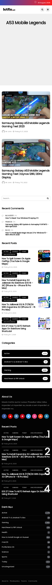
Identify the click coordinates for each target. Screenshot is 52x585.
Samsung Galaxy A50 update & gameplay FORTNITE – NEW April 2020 (26, 225)
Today (24, 251)
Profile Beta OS (8, 547)
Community (32, 581)
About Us (5, 581)
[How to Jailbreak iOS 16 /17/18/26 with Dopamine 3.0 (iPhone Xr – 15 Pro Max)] (44, 302)
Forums (24, 581)
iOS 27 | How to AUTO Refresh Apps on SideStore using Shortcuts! (16, 329)
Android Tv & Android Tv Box (13, 518)
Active (6, 251)
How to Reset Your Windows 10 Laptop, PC (22, 218)
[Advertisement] (26, 58)
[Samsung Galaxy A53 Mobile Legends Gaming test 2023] (26, 105)
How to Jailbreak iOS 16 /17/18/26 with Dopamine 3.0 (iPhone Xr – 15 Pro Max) (18, 307)
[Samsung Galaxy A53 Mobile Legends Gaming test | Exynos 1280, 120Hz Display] (26, 153)
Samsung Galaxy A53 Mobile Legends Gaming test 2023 (25, 124)
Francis (8, 222)
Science (5, 552)
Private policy (15, 581)
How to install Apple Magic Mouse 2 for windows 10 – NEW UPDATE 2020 (26, 234)
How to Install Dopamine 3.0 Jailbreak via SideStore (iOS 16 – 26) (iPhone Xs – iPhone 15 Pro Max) (17, 284)
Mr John (8, 131)
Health (4, 532)
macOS (5, 542)
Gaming (9, 95)
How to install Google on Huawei (15, 537)
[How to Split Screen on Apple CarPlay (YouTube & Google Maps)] (44, 256)
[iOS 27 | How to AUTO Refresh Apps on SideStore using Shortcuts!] (44, 323)
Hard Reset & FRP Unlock (12, 527)
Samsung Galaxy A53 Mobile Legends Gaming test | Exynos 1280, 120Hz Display (25, 174)
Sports (4, 557)
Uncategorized (9, 254)
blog (7, 230)
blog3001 (9, 215)
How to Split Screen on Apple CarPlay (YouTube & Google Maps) (16, 261)
